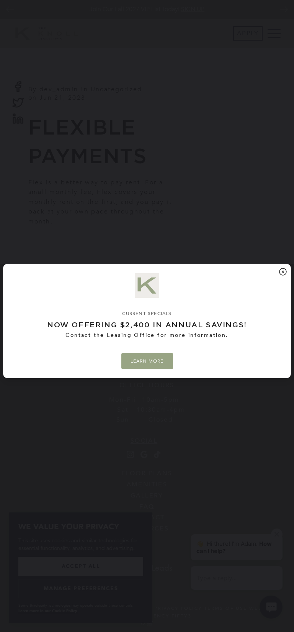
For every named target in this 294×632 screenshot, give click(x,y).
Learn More (147, 361)
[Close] (282, 271)
